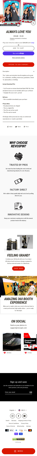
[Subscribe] (30, 392)
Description (6, 71)
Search (7, 420)
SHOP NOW (18, 268)
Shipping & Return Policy (24, 420)
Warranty (13, 420)
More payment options (18, 58)
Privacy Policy (24, 423)
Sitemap (28, 426)
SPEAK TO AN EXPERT (18, 64)
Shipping (12, 38)
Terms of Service (10, 426)
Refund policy (20, 426)
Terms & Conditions (14, 423)
